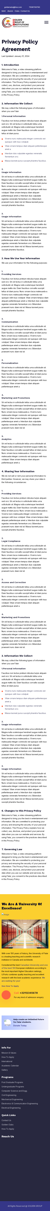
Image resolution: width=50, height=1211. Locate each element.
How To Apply (8, 1057)
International (7, 1061)
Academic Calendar (10, 1065)
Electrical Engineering (11, 1108)
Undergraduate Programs (13, 1086)
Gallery (5, 1070)
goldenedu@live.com (13, 7)
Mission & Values (9, 1053)
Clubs (17, 11)
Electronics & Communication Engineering (20, 1103)
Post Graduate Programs (12, 1082)
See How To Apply (10, 986)
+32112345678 (29, 992)
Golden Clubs (7, 1124)
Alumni (10, 11)
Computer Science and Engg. (14, 1091)
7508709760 (34, 7)
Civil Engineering (9, 1095)
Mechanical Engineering (12, 1099)
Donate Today (20, 1025)
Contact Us (25, 11)
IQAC (4, 11)
